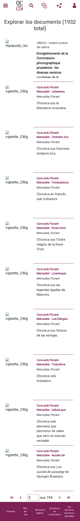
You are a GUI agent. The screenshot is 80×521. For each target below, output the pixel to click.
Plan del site (25, 511)
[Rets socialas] (59, 5)
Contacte (10, 511)
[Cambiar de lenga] (44, 5)
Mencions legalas (40, 511)
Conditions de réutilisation (55, 511)
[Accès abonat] (74, 5)
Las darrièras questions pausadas (69, 511)
